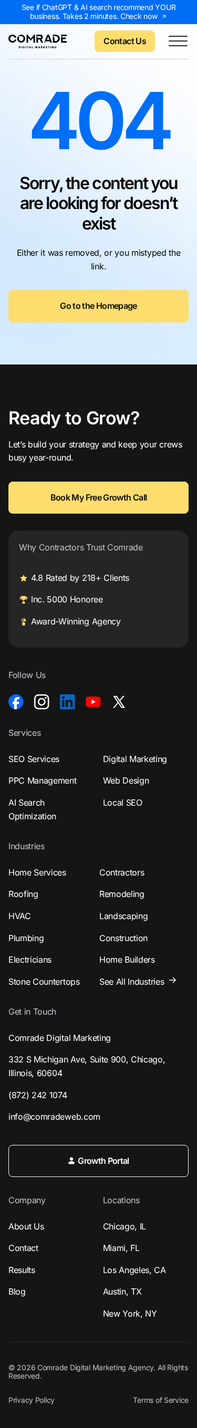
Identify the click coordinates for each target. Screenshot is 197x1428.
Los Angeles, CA (134, 1270)
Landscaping (123, 916)
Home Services (37, 872)
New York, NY (130, 1313)
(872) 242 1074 (37, 1095)
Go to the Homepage (98, 305)
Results (21, 1270)
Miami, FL (121, 1248)
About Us (26, 1226)
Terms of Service (161, 1400)
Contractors (121, 872)
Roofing (23, 894)
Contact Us (124, 41)
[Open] (178, 41)
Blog (17, 1291)
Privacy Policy (31, 1400)
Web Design (126, 780)
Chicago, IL (124, 1226)
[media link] (16, 702)
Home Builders (127, 959)
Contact (23, 1248)
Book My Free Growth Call (98, 497)
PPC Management (42, 780)
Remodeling (121, 894)
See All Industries (131, 981)
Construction (123, 938)
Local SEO (122, 802)
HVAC (19, 916)
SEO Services (33, 759)
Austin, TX (122, 1291)
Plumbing (26, 938)
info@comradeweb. (54, 1116)
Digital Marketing (135, 759)
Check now (138, 16)
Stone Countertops (44, 981)
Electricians (29, 959)
